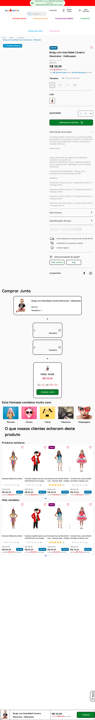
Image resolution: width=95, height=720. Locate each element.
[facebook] (84, 242)
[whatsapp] (90, 242)
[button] (52, 65)
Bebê (11, 2)
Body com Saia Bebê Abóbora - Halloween (53, 295)
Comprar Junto (47, 373)
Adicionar (73, 302)
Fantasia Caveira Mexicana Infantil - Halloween (53, 318)
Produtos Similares (14, 11)
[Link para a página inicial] (4, 2)
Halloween (20, 2)
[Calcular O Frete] (57, 197)
